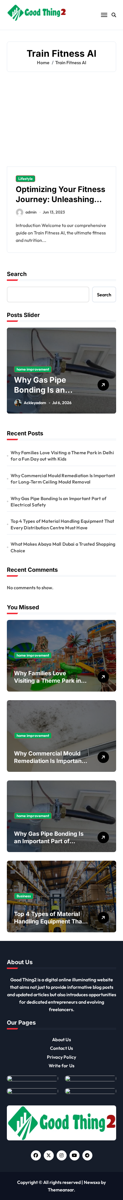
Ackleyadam (35, 402)
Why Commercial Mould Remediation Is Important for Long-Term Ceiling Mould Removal (63, 479)
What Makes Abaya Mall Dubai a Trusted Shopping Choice (63, 547)
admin (31, 212)
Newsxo (92, 1182)
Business (24, 896)
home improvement (33, 369)
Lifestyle (25, 178)
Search (17, 274)
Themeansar (61, 1190)
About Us (61, 1039)
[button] (110, 373)
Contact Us (61, 1048)
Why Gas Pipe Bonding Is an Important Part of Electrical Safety (58, 502)
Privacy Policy (61, 1057)
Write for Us (61, 1065)
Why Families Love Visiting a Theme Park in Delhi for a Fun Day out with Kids (62, 456)
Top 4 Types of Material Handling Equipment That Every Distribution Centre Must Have (62, 524)
